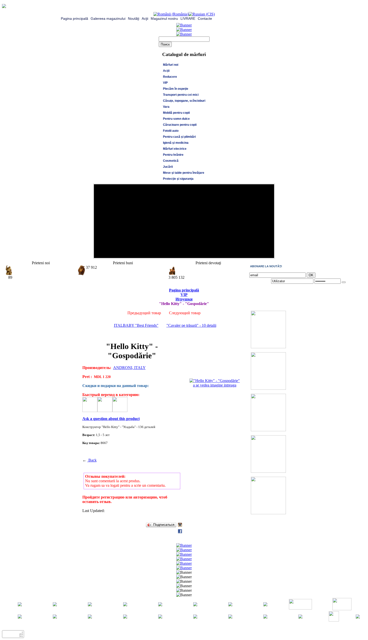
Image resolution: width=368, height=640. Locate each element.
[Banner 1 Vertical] (268, 347)
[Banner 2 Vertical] (268, 388)
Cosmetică (170, 160)
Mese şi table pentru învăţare (183, 172)
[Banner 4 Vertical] (268, 471)
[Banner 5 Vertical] (268, 513)
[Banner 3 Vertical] (268, 430)
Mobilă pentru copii (176, 112)
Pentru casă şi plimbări (179, 136)
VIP (165, 82)
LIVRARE (187, 18)
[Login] (344, 282)
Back (92, 460)
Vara (166, 106)
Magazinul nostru (164, 18)
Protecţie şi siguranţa (178, 178)
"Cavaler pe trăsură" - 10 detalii (191, 325)
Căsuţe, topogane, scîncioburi (184, 100)
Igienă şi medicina (176, 142)
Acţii (145, 18)
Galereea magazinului (108, 18)
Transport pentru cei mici (181, 94)
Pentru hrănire (173, 154)
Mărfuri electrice (175, 148)
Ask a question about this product (111, 418)
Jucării (168, 166)
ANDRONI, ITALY (129, 368)
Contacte (205, 18)
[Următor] (269, 253)
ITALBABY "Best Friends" (136, 325)
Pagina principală (74, 18)
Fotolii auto (170, 130)
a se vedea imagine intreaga (214, 385)
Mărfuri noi (170, 64)
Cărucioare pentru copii (180, 124)
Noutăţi (133, 18)
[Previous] (264, 253)
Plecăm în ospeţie (175, 88)
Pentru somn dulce (176, 118)
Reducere (170, 76)
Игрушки (184, 299)
